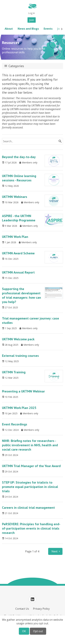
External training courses (20, 355)
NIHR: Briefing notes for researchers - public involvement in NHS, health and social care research (30, 445)
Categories (16, 66)
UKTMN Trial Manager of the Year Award (31, 466)
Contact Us (22, 609)
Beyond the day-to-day (19, 157)
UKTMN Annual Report (18, 272)
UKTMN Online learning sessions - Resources (19, 178)
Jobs (60, 28)
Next (55, 551)
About (9, 28)
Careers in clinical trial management (28, 507)
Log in (31, 13)
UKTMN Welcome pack (18, 339)
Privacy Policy (41, 609)
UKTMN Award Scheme (18, 253)
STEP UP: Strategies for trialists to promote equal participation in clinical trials (30, 486)
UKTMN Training (14, 372)
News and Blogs (28, 28)
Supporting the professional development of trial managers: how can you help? (21, 295)
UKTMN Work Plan (15, 237)
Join (31, 20)
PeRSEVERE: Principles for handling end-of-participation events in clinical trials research (31, 528)
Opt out (38, 631)
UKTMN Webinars (14, 197)
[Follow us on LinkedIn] (32, 599)
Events (48, 28)
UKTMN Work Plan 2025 (19, 408)
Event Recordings (14, 424)
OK (24, 631)
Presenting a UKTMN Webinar (23, 391)
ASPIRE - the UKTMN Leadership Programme (18, 218)
